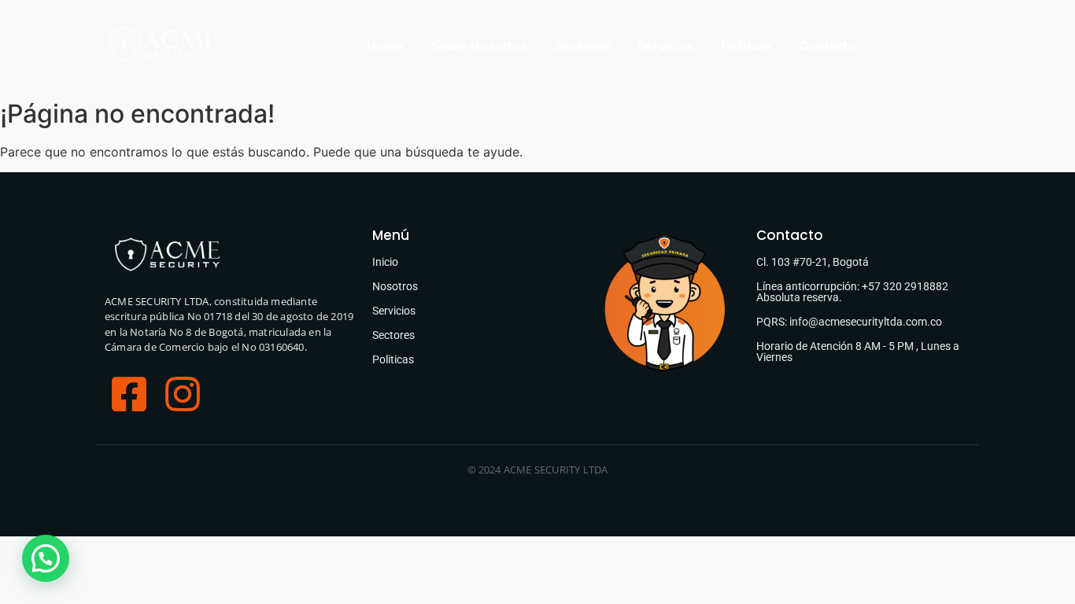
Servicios (665, 45)
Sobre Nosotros (479, 45)
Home (385, 45)
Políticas (746, 45)
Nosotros (395, 286)
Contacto (827, 45)
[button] (45, 558)
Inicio (385, 262)
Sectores (583, 45)
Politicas (393, 359)
